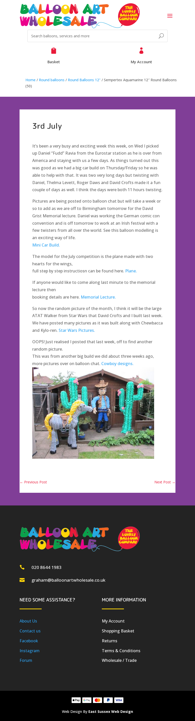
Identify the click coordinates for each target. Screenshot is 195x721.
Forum (26, 660)
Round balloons (51, 79)
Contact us (30, 631)
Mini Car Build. (46, 245)
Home (30, 79)
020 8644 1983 (46, 567)
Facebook (29, 641)
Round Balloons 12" (84, 79)
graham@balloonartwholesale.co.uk (68, 580)
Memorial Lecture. (98, 297)
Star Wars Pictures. (77, 330)
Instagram (30, 650)
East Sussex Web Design (110, 711)
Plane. (131, 271)
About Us (28, 621)
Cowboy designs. (117, 363)
